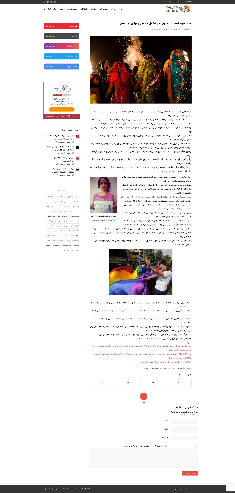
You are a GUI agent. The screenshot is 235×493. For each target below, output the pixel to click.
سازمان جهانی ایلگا (74, 231)
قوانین (163, 29)
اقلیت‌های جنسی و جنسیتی (71, 202)
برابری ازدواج (50, 207)
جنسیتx (76, 221)
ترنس (60, 211)
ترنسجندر (53, 211)
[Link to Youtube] (44, 2)
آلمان (61, 197)
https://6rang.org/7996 (180, 358)
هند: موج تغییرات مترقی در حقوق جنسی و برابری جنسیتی (155, 23)
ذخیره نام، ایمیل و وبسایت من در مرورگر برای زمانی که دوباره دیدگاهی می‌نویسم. (146, 446)
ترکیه (58, 216)
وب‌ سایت (165, 437)
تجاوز (65, 211)
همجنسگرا (76, 245)
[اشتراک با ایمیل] (102, 383)
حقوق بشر (166, 368)
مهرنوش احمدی (51, 240)
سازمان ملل (63, 231)
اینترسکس (58, 207)
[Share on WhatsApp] (128, 383)
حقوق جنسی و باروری (152, 368)
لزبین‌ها (67, 240)
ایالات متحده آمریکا (73, 207)
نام (166, 420)
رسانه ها (54, 226)
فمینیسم (47, 236)
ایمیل (166, 429)
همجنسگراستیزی (66, 245)
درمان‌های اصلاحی (64, 226)
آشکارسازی (68, 197)
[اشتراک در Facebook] (178, 383)
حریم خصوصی (176, 368)
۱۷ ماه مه (76, 197)
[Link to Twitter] (48, 2)
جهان (168, 29)
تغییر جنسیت (51, 216)
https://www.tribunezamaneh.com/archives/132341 (166, 362)
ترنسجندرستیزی (74, 216)
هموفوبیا (48, 245)
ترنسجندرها (65, 216)
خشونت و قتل (75, 226)
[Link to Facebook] (51, 2)
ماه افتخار (60, 240)
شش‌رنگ (60, 236)
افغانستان (50, 197)
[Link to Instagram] (55, 2)
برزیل (77, 211)
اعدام (56, 197)
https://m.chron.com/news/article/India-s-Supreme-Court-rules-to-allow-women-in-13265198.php (143, 354)
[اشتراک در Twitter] (153, 383)
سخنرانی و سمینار (53, 231)
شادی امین (76, 236)
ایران (65, 207)
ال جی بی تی (58, 202)
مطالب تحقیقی (155, 29)
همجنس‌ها (56, 245)
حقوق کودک (51, 221)
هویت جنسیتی (75, 250)
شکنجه (54, 236)
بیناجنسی (71, 211)
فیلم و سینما (75, 240)
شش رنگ (67, 236)
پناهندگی (66, 250)
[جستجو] (44, 9)
